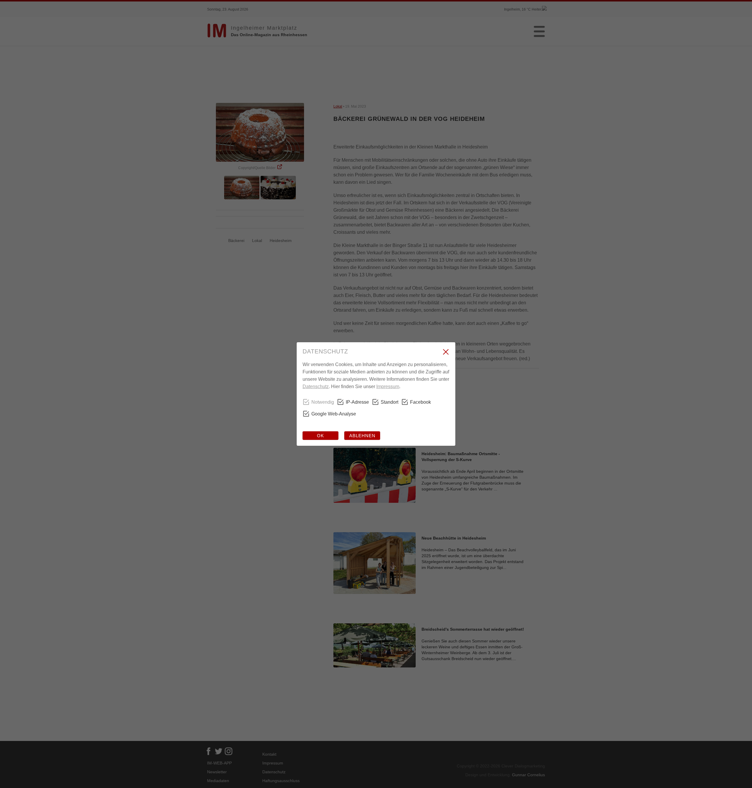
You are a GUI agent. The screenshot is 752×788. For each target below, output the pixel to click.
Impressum (387, 386)
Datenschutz (316, 386)
